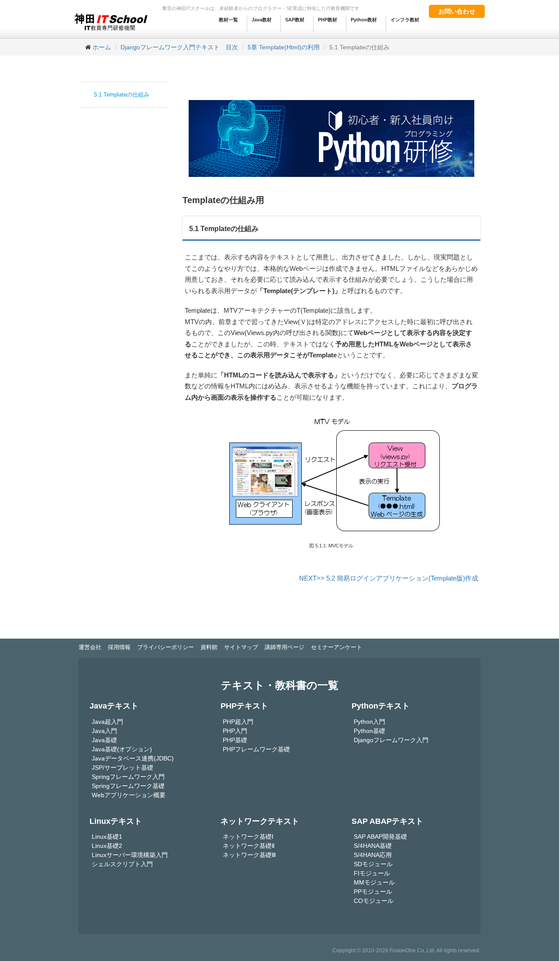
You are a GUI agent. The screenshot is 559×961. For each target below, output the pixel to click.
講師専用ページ (284, 647)
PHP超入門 (238, 721)
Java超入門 (107, 721)
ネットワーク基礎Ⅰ (248, 836)
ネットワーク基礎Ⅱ (249, 845)
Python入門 (369, 721)
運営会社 (90, 647)
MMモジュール (374, 882)
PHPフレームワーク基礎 (256, 749)
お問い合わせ (456, 11)
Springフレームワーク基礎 (128, 785)
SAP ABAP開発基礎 (380, 836)
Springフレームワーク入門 (128, 776)
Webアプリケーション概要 (129, 795)
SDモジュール (373, 864)
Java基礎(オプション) (122, 749)
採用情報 (119, 647)
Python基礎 (369, 730)
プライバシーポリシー (165, 647)
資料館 (208, 647)
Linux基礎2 (107, 845)
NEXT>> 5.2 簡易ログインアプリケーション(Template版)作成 (388, 578)
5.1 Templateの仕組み (121, 94)
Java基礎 (104, 739)
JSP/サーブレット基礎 (122, 767)
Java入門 (104, 730)
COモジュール (373, 900)
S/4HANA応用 (373, 854)
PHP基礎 (235, 739)
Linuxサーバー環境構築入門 (130, 854)
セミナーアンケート (336, 647)
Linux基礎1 (107, 836)
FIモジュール (372, 873)
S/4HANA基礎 (373, 845)
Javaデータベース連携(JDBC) (133, 758)
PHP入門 (235, 730)
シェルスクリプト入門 (122, 864)
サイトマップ (241, 647)
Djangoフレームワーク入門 (391, 739)
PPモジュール (373, 891)
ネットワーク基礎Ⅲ (249, 854)
